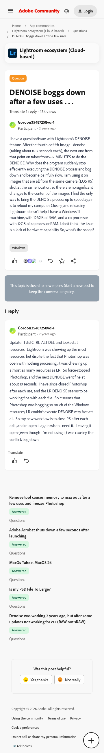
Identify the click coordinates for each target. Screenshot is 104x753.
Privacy (75, 718)
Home (16, 25)
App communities (42, 25)
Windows (18, 248)
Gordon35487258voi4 (36, 122)
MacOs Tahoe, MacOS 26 (30, 562)
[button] (10, 12)
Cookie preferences (25, 727)
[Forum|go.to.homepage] (39, 11)
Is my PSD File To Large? (30, 589)
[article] (52, 395)
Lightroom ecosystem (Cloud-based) (38, 31)
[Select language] (66, 11)
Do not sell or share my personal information (44, 737)
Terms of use (57, 718)
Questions (80, 31)
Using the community (27, 718)
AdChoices (24, 746)
